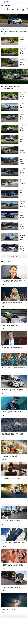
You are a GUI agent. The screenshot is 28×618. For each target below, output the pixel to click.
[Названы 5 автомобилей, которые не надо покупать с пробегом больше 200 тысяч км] (14, 385)
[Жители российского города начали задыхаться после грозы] (14, 603)
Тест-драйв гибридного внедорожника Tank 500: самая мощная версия (23, 248)
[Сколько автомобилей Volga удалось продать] (14, 516)
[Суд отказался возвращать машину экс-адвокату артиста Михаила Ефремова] (14, 341)
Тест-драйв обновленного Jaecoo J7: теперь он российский (23, 118)
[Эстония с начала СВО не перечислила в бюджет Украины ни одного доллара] (14, 538)
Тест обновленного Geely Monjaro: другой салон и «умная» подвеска (23, 194)
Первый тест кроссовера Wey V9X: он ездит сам (23, 205)
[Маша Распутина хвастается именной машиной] (14, 297)
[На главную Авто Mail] (7, 1)
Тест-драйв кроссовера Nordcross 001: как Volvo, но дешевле (23, 150)
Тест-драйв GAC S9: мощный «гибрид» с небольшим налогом (23, 107)
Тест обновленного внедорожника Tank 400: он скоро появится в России (23, 183)
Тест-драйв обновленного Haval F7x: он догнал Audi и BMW (23, 129)
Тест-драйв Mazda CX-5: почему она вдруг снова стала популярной (23, 172)
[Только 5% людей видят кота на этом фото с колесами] (14, 363)
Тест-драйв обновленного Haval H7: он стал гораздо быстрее (23, 139)
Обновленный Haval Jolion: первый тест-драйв (23, 237)
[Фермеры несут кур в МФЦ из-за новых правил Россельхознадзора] (14, 450)
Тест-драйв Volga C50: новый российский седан (10, 87)
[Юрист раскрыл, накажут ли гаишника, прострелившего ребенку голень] (14, 472)
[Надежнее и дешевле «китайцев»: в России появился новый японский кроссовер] (14, 494)
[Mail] (4, 1)
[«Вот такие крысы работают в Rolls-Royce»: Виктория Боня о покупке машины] (14, 275)
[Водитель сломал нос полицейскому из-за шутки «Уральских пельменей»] (14, 319)
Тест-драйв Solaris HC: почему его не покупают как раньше (23, 215)
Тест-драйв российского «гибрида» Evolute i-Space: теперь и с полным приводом (23, 226)
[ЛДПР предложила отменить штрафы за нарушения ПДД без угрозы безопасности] (14, 407)
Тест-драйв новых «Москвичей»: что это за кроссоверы (23, 161)
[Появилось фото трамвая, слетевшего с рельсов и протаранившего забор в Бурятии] (14, 581)
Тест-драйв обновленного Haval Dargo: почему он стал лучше (23, 96)
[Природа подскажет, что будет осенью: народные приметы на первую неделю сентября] (14, 559)
